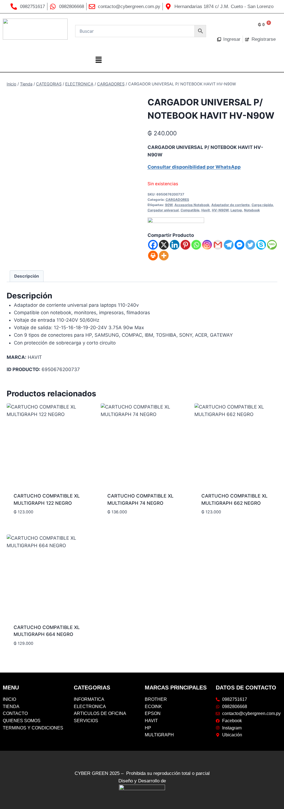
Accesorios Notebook (191, 205)
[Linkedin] (174, 245)
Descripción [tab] (26, 276)
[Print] (153, 255)
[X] (164, 245)
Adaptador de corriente (230, 205)
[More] (164, 255)
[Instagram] (207, 245)
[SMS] (272, 245)
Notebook (252, 210)
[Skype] (261, 245)
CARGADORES (177, 199)
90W (169, 205)
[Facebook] (153, 245)
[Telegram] (229, 245)
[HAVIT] (176, 224)
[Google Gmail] (218, 245)
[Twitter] (250, 245)
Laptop (236, 210)
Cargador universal (163, 210)
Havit (205, 210)
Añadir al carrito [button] (34, 521)
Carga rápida (262, 205)
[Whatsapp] (196, 245)
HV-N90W (220, 210)
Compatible (190, 210)
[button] (98, 60)
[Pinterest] (185, 245)
